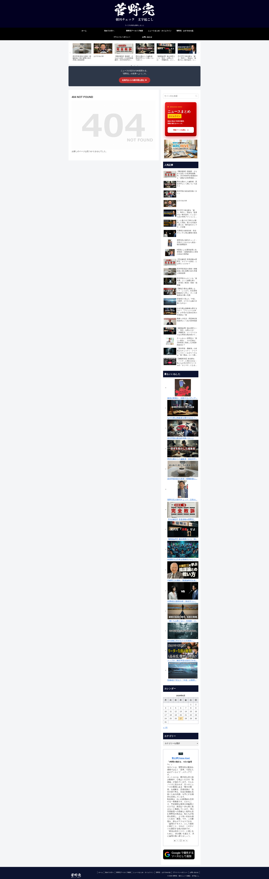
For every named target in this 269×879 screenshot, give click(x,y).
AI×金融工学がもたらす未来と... (180, 641)
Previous (70, 53)
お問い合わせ (194, 872)
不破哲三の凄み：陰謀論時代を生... (182, 580)
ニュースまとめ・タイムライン (143, 872)
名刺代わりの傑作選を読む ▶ (134, 80)
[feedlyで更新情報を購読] (183, 840)
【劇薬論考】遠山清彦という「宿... (182, 539)
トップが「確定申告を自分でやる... (182, 660)
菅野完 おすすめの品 (163, 872)
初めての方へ (109, 872)
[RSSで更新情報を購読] (186, 840)
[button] (196, 96)
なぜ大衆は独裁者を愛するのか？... (182, 418)
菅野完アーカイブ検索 (123, 872)
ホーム (100, 872)
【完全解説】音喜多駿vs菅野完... (181, 519)
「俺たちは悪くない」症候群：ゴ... (182, 621)
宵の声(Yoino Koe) (181, 758)
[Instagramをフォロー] (180, 840)
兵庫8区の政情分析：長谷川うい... (181, 601)
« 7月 (165, 728)
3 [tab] (138, 65)
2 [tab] (134, 65)
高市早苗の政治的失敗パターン (180, 438)
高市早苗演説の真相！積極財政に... (182, 479)
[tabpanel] (82, 52)
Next (199, 53)
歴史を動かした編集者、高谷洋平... (182, 459)
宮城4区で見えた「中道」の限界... (181, 680)
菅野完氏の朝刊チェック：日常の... (182, 500)
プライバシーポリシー (180, 872)
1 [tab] (131, 65)
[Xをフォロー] (177, 840)
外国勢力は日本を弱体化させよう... (182, 559)
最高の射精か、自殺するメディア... (182, 398)
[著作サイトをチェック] (174, 840)
